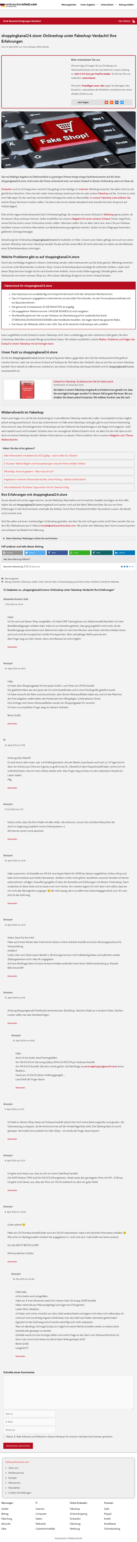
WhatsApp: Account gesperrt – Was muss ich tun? (29, 471)
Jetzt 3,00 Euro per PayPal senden (93, 73)
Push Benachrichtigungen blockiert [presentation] (22, 21)
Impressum (61, 1538)
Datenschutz (75, 1538)
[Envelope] (106, 102)
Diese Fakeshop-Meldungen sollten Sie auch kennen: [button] (32, 538)
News (54, 581)
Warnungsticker (68, 4)
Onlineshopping (65, 581)
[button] (12, 552)
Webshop (109, 214)
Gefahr (35, 581)
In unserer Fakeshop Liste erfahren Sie (110, 197)
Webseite (115, 581)
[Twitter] (122, 102)
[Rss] (111, 102)
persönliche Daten (82, 581)
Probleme (95, 581)
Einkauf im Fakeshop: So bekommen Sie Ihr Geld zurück (83, 381)
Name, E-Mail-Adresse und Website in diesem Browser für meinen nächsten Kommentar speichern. (59, 1436)
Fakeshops (26, 581)
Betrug (8, 581)
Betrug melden (126, 4)
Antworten (12, 647)
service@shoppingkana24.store (100, 1066)
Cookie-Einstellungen (19, 1492)
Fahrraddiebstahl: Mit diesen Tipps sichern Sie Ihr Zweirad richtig (36, 487)
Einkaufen (6, 189)
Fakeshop (103, 193)
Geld (41, 581)
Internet (83, 189)
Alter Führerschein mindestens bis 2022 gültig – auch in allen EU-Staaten (40, 455)
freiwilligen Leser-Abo (93, 85)
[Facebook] (116, 102)
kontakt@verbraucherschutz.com (58, 525)
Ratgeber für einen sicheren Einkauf (91, 218)
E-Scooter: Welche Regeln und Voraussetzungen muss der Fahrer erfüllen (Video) (44, 463)
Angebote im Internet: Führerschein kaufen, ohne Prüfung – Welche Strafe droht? (45, 479)
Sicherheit (105, 581)
